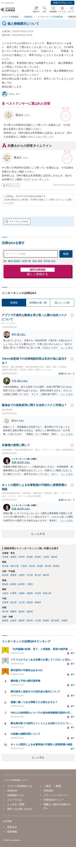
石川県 (30, 575)
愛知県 (5, 584)
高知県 (21, 611)
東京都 (5, 566)
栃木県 (48, 566)
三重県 (30, 584)
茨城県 (40, 566)
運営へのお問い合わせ (19, 808)
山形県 (46, 557)
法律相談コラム (15, 795)
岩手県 (21, 557)
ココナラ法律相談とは (19, 786)
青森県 (13, 557)
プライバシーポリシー (56, 795)
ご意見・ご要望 (52, 786)
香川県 (5, 611)
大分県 (38, 620)
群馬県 (56, 566)
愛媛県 (13, 611)
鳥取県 (30, 602)
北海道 (5, 557)
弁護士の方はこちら (62, 2)
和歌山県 (47, 593)
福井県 (46, 575)
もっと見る (38, 757)
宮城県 (30, 557)
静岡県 (13, 584)
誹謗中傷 (26, 261)
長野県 (13, 575)
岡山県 (13, 602)
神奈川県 (14, 566)
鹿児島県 (55, 620)
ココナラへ (9, 3)
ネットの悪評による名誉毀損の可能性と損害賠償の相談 (41, 744)
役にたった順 (62, 302)
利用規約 (49, 790)
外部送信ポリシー (53, 799)
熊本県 (30, 620)
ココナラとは (14, 799)
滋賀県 (30, 593)
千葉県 (24, 566)
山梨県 (21, 575)
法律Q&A (12, 790)
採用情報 (12, 831)
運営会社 (12, 827)
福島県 (54, 557)
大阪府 (5, 593)
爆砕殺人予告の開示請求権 (25, 680)
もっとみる (38, 533)
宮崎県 (46, 620)
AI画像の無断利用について (25, 733)
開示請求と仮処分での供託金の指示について (35, 691)
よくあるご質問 (15, 804)
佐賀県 (13, 620)
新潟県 (5, 575)
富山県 (38, 575)
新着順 (14, 302)
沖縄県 (64, 620)
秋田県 (38, 557)
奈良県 (38, 593)
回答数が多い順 (38, 302)
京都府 (21, 593)
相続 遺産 (37, 261)
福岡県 (5, 620)
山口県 (21, 602)
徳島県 (30, 611)
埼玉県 (32, 566)
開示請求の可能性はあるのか (27, 670)
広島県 (5, 602)
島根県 (38, 602)
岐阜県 (21, 584)
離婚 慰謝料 (14, 261)
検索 (66, 253)
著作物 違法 (49, 261)
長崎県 (21, 620)
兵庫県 (13, 593)
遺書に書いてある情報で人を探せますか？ (34, 702)
